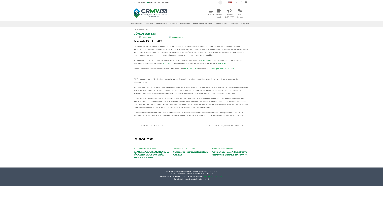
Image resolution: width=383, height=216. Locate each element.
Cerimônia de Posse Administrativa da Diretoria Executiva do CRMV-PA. (230, 153)
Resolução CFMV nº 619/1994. (222, 69)
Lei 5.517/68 (205, 60)
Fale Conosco (240, 16)
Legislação (149, 24)
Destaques (138, 148)
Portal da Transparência (203, 24)
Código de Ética (222, 24)
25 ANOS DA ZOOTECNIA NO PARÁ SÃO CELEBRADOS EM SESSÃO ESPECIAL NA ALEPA (151, 154)
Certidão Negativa (219, 16)
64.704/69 (222, 63)
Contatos (234, 24)
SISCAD (211, 14)
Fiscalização (185, 24)
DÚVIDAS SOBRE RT (145, 33)
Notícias (145, 148)
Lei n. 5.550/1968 (191, 69)
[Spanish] (231, 2)
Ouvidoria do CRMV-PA (229, 16)
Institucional (136, 24)
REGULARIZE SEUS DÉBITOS (151, 125)
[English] (229, 2)
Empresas (173, 24)
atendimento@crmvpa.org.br (214, 176)
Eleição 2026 (245, 24)
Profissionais (161, 24)
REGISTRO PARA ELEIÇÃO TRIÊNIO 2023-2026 (224, 125)
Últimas (153, 148)
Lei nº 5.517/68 (167, 63)
